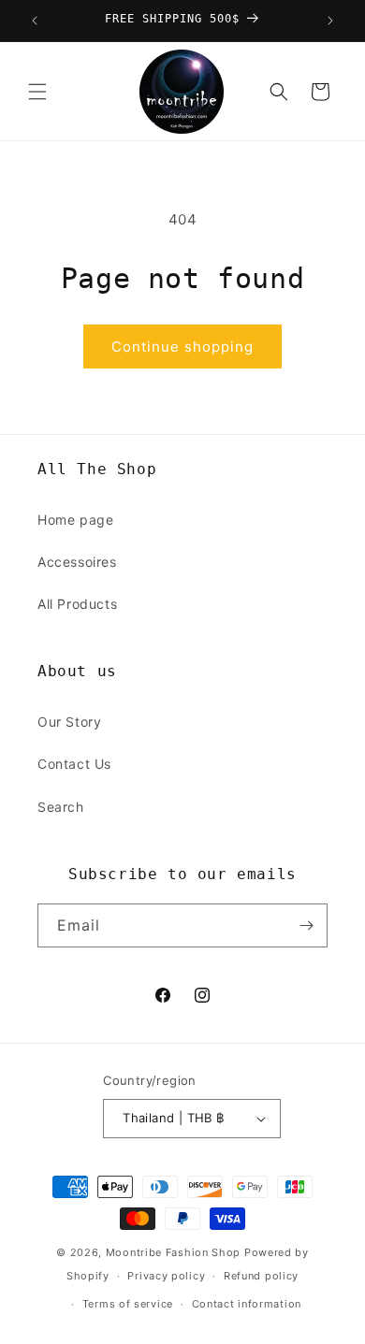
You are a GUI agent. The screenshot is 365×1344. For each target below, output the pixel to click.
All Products (77, 604)
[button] (37, 91)
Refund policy (261, 1275)
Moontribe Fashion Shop (173, 1252)
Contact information (246, 1303)
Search (60, 807)
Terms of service (127, 1303)
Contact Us (74, 764)
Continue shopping (182, 346)
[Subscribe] (306, 925)
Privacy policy (166, 1275)
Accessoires (77, 562)
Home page (75, 519)
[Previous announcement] (34, 20)
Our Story (69, 722)
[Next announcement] (330, 20)
